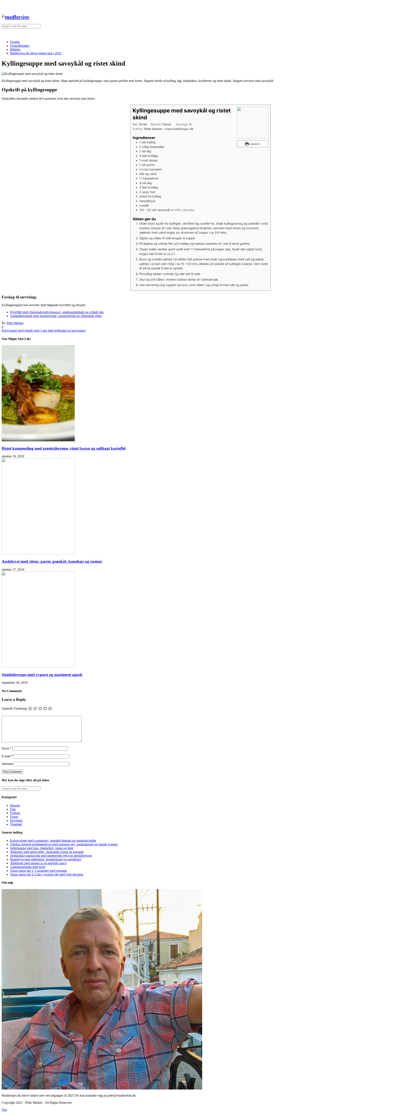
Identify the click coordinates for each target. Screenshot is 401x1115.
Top (4, 1109)
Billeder (15, 49)
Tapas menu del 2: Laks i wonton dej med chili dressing (46, 874)
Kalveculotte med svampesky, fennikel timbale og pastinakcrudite (53, 840)
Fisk (13, 809)
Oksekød (16, 824)
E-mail (7, 756)
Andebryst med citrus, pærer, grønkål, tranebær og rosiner (52, 561)
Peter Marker (15, 323)
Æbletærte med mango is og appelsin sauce (38, 863)
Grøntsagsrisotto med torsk (27, 867)
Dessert (15, 805)
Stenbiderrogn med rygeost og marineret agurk (42, 674)
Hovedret (16, 820)
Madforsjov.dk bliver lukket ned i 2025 (35, 53)
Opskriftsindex (19, 45)
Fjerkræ (15, 813)
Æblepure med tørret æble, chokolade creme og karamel (47, 852)
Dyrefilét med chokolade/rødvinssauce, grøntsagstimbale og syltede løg (57, 312)
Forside (15, 42)
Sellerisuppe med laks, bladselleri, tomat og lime (41, 848)
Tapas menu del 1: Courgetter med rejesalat (38, 870)
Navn (6, 748)
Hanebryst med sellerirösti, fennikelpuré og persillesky (45, 859)
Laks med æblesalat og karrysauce (63, 330)
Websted (7, 764)
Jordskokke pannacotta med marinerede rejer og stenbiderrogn (51, 855)
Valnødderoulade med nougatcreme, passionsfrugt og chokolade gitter (56, 316)
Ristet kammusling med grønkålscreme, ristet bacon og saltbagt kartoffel (64, 448)
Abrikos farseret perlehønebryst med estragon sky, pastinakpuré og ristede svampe (64, 844)
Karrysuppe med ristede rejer (21, 330)
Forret (14, 816)
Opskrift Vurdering (14, 708)
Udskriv (254, 144)
